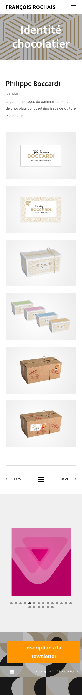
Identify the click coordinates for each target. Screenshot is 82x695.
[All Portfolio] (41, 481)
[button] (12, 672)
